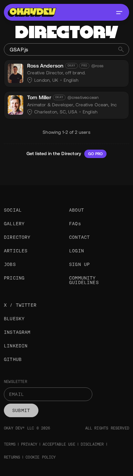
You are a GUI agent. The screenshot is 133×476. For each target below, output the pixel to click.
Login (76, 251)
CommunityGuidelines (84, 280)
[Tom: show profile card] (15, 104)
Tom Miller (39, 97)
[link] (66, 73)
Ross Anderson (45, 66)
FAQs (75, 223)
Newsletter (15, 382)
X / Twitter (20, 305)
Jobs (10, 264)
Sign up (79, 264)
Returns (12, 457)
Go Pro (95, 154)
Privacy (29, 444)
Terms (9, 444)
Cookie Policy (41, 457)
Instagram (17, 332)
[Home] (32, 12)
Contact (79, 237)
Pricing (14, 278)
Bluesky (14, 318)
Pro (84, 65)
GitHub (13, 359)
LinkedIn (15, 346)
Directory (17, 237)
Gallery (14, 223)
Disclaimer (92, 444)
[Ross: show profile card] (15, 72)
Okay (71, 65)
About (76, 210)
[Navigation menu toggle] (119, 12)
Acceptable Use (59, 444)
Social (13, 210)
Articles (15, 251)
